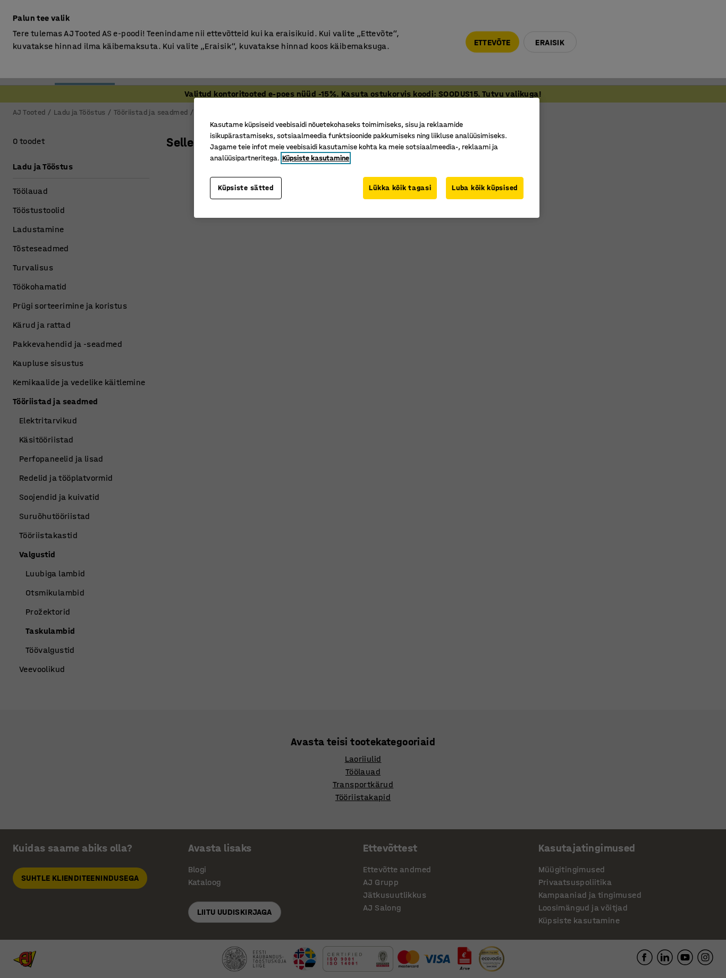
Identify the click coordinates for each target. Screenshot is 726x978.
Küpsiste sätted (246, 187)
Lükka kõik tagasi (400, 187)
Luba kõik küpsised (485, 187)
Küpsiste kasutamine (315, 158)
